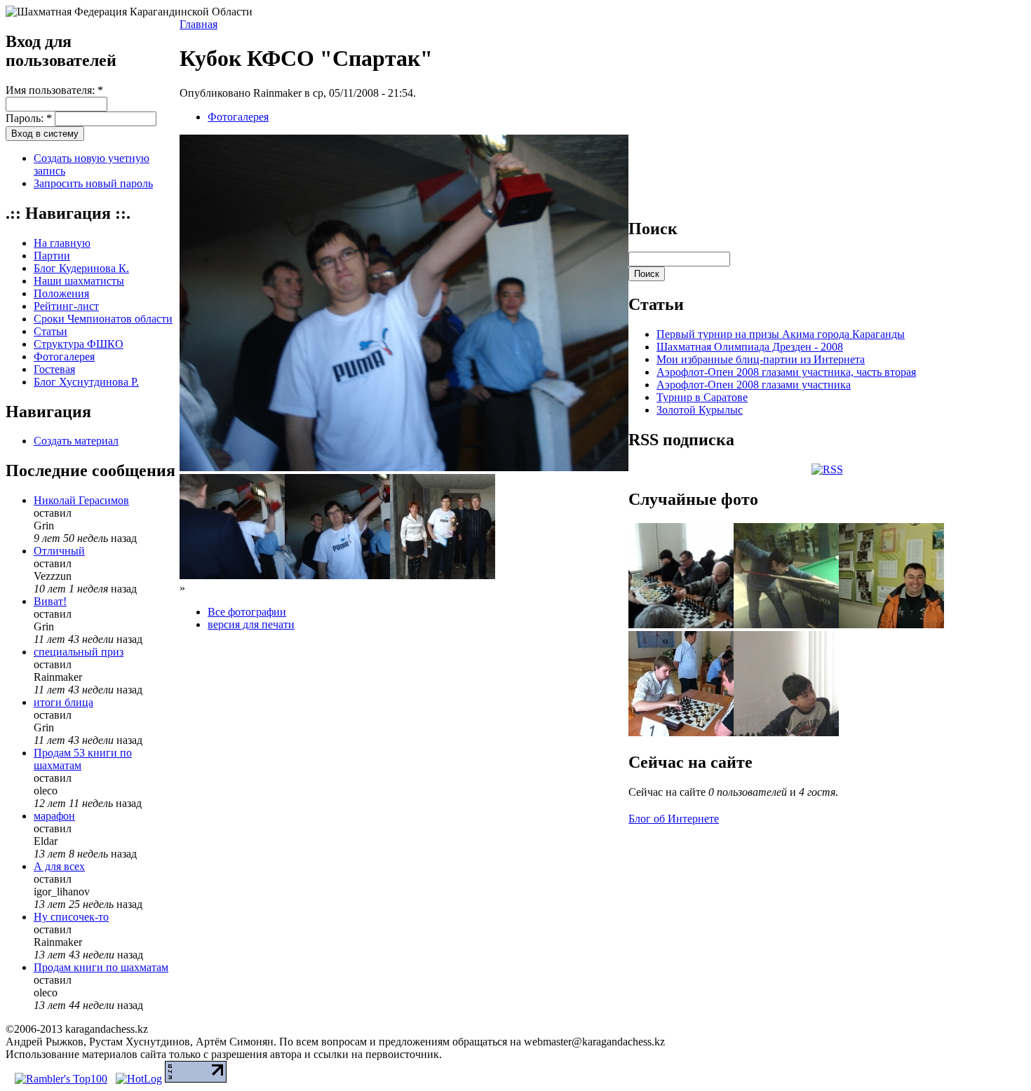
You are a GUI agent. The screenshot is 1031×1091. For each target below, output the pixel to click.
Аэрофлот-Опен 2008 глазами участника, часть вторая (786, 372)
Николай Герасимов (81, 500)
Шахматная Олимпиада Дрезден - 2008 (749, 347)
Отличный (59, 551)
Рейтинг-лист (66, 306)
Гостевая (54, 369)
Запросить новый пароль (93, 183)
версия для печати (251, 624)
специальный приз (78, 652)
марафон (54, 816)
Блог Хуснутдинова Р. (86, 382)
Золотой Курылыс (699, 410)
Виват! (50, 601)
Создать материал (76, 441)
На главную (62, 243)
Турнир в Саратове (702, 397)
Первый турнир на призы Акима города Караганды (780, 334)
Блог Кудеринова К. (81, 268)
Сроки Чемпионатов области (103, 319)
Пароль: (29, 118)
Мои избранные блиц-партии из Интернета (760, 359)
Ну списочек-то (71, 917)
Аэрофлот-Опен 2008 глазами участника (753, 385)
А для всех (59, 866)
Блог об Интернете (673, 819)
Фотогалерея (64, 356)
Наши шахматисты (79, 281)
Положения (61, 293)
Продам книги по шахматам (101, 967)
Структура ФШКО (78, 344)
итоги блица (63, 702)
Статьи (50, 331)
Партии (52, 256)
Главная (198, 24)
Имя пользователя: (54, 90)
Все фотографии (247, 612)
